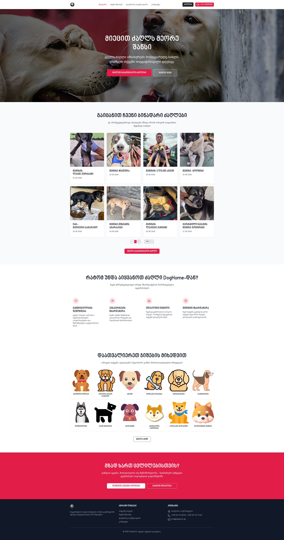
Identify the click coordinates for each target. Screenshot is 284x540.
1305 (147, 242)
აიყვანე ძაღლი (126, 511)
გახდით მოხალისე (162, 486)
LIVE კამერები (206, 4)
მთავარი (103, 4)
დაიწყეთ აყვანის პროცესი (126, 486)
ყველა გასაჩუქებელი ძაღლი (142, 251)
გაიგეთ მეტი (165, 72)
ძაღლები (188, 4)
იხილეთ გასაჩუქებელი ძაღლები (129, 72)
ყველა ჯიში (142, 439)
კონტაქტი (155, 4)
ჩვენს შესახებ (116, 4)
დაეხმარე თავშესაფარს (137, 4)
